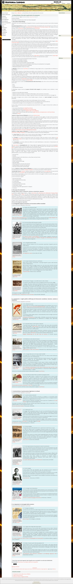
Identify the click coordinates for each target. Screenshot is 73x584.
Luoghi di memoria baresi (18, 575)
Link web (4, 35)
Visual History (41, 371)
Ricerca (68, 3)
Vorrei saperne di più (36, 582)
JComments (35, 567)
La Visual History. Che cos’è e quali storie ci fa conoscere (26, 15)
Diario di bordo (5, 12)
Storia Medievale (5, 19)
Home (52, 3)
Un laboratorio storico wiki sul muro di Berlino (21, 574)
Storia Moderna (5, 21)
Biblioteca (4, 24)
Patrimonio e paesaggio (4, 28)
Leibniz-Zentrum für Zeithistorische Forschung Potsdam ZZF (38, 27)
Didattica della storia (6, 14)
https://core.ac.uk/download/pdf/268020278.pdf (36, 306)
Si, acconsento (36, 581)
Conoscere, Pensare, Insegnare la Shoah (20, 576)
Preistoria (4, 16)
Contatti (63, 3)
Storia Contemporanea (6, 22)
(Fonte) (20, 215)
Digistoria (4, 33)
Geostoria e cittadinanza (4, 31)
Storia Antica (4, 17)
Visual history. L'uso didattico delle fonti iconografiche (28, 562)
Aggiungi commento (15, 566)
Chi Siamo (57, 3)
